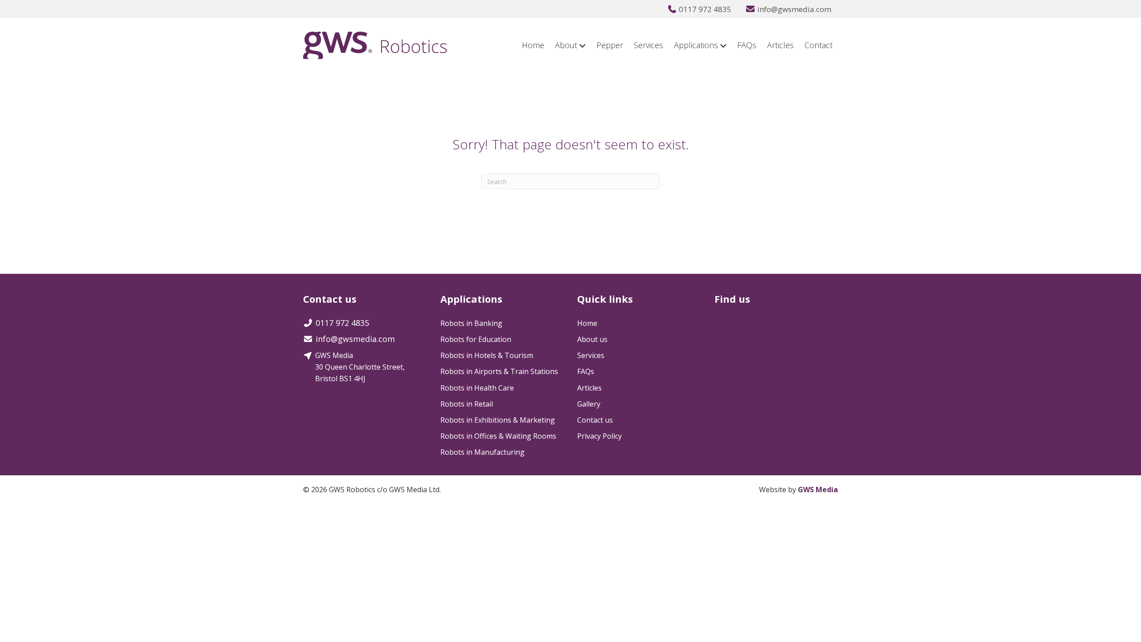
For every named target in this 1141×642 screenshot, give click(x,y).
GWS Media (818, 489)
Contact (818, 45)
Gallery (588, 404)
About (566, 45)
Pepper (609, 45)
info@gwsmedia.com (794, 9)
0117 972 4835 (705, 9)
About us (592, 339)
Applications (696, 45)
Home (533, 45)
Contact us (595, 420)
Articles (780, 45)
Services (648, 45)
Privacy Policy (599, 436)
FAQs (746, 45)
